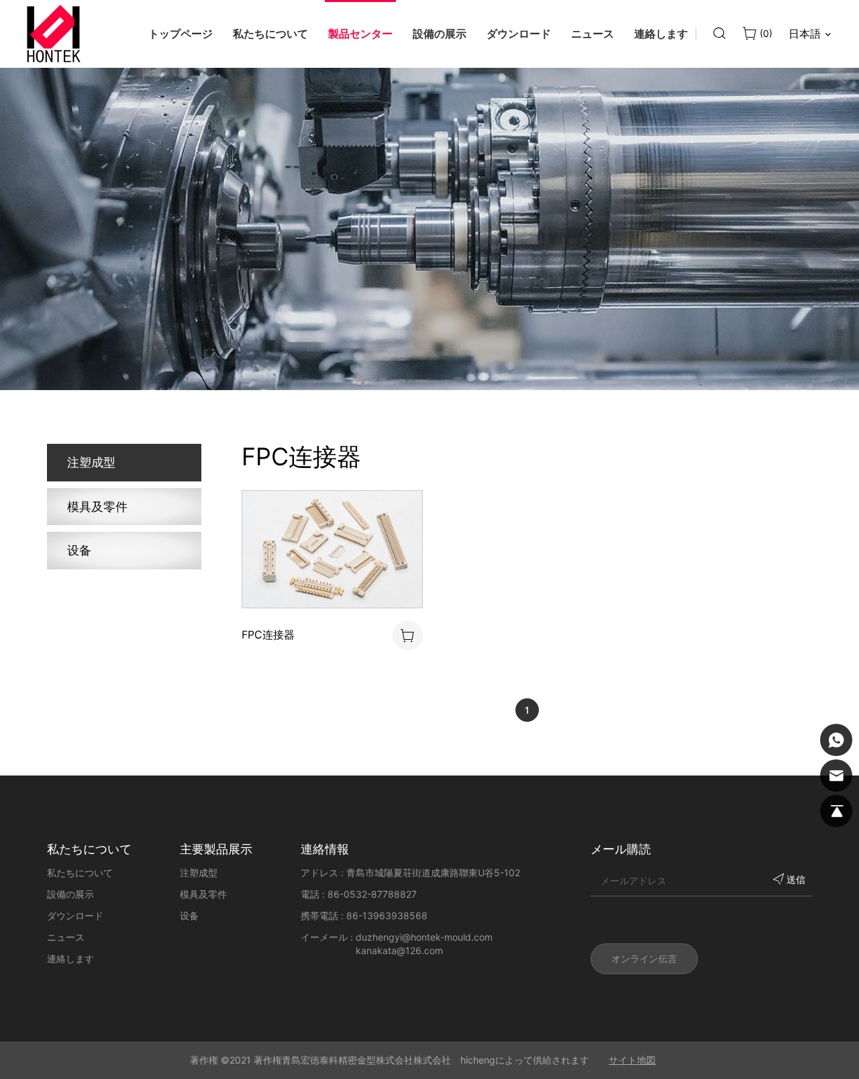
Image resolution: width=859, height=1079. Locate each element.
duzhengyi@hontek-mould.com (424, 937)
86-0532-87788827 (372, 894)
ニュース (66, 937)
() (764, 33)
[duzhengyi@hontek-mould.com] (836, 775)
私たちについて (80, 872)
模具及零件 (97, 507)
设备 (79, 550)
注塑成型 (91, 462)
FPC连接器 (268, 634)
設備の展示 (70, 894)
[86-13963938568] (836, 740)
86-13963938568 (386, 915)
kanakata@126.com (399, 950)
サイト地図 (632, 1060)
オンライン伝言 (644, 958)
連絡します (70, 958)
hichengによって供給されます (524, 1060)
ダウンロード (75, 915)
